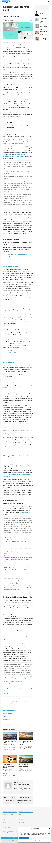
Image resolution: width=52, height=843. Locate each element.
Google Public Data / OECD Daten (10, 266)
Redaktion (4, 824)
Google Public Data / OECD (9, 362)
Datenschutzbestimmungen (35, 840)
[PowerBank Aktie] (26, 736)
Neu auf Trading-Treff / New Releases (8, 814)
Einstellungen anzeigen (44, 837)
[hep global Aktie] (10, 736)
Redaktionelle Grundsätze (6, 827)
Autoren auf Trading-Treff (6, 822)
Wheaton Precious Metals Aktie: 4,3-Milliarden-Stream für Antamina (44, 34)
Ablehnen (34, 837)
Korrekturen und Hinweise (6, 830)
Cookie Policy (28, 840)
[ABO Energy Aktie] (10, 759)
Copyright (14, 837)
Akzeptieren (23, 837)
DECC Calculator (6, 719)
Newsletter (4, 819)
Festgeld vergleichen (21, 822)
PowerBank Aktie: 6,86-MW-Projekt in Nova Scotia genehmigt (25, 743)
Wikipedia (6, 694)
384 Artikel (21, 782)
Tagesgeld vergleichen (22, 824)
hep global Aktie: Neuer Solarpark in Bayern (24, 765)
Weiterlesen (15, 749)
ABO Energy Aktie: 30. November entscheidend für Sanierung (9, 766)
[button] (49, 828)
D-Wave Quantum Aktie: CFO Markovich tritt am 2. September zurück (44, 21)
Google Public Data (7, 713)
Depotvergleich (21, 819)
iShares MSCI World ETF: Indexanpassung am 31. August (44, 28)
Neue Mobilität (26, 512)
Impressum (40, 840)
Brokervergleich (21, 814)
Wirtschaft (31, 20)
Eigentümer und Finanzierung (7, 832)
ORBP (6, 20)
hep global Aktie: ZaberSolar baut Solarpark (9, 742)
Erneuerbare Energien (7, 724)
